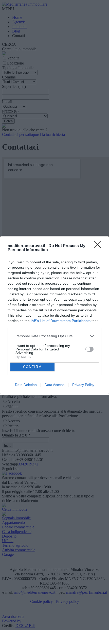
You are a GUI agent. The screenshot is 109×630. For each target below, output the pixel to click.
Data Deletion (26, 385)
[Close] (99, 246)
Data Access (54, 385)
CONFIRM (32, 367)
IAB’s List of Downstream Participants (60, 321)
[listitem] (54, 336)
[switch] (89, 349)
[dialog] (54, 315)
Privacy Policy (83, 385)
